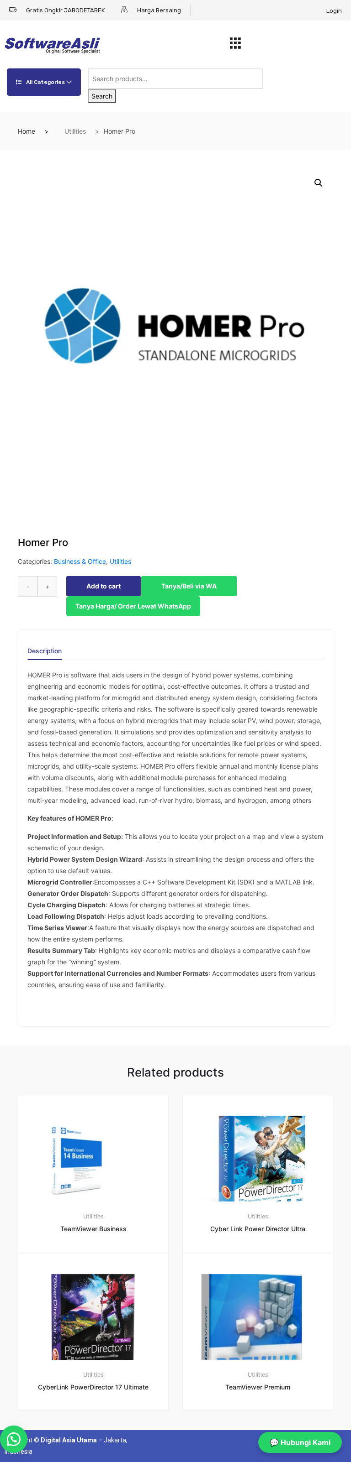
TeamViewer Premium (257, 1387)
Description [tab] (44, 651)
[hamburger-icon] (235, 45)
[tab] (44, 654)
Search (101, 96)
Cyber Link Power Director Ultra (257, 1229)
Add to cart (103, 586)
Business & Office (80, 561)
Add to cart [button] (99, 1442)
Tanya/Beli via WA (189, 586)
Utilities (75, 131)
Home (26, 131)
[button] (318, 183)
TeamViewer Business (93, 1229)
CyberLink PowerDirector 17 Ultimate (93, 1387)
